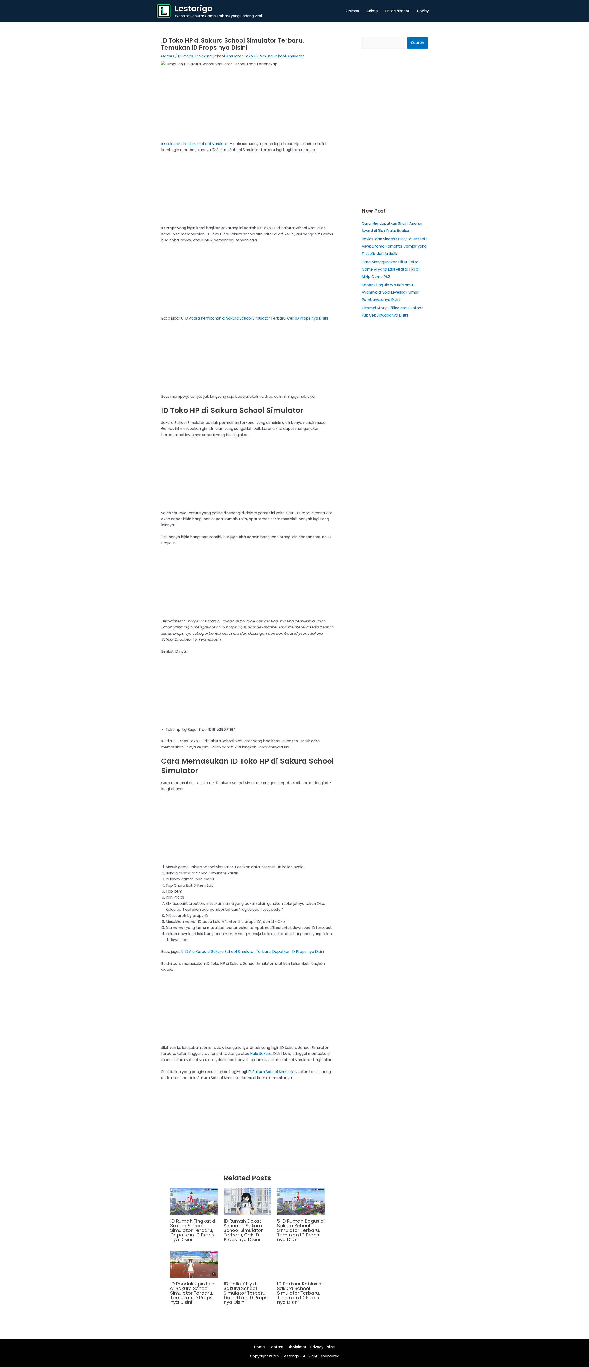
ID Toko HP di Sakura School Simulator (195, 143)
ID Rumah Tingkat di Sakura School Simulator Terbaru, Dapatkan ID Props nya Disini (193, 1230)
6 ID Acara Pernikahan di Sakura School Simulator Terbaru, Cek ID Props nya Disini (254, 318)
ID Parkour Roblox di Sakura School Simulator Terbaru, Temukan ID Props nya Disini (300, 1293)
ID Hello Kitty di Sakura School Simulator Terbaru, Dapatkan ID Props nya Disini (246, 1293)
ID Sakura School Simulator (272, 1071)
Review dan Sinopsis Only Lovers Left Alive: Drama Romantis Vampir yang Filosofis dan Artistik (394, 246)
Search (417, 42)
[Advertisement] (247, 107)
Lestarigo (193, 8)
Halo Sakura (260, 1053)
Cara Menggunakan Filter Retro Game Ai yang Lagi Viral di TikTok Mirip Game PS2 (391, 269)
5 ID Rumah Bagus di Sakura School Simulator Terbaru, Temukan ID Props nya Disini (301, 1230)
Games (167, 56)
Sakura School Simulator (282, 56)
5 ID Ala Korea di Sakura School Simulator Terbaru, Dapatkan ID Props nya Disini (252, 951)
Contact (276, 1347)
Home (259, 1347)
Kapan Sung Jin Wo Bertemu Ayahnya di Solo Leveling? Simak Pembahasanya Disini (390, 292)
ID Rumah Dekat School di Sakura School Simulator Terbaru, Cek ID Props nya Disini (243, 1230)
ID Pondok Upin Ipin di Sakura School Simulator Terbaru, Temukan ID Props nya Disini (192, 1293)
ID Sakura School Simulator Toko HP (227, 56)
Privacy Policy (322, 1347)
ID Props (185, 56)
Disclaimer (296, 1347)
